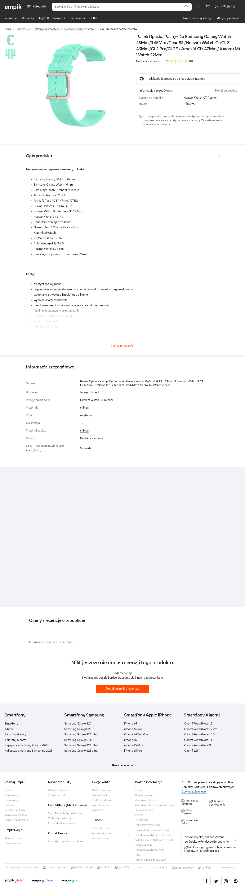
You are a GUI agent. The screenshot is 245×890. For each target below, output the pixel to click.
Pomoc (139, 790)
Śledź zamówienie (101, 790)
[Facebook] (206, 881)
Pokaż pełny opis (122, 345)
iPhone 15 (130, 740)
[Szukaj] (186, 7)
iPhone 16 (130, 723)
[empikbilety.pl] (42, 881)
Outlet (93, 18)
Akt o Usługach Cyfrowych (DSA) (154, 840)
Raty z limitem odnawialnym (150, 860)
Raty (137, 855)
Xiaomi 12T (191, 750)
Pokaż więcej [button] (121, 765)
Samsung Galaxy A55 (78, 740)
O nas (8, 790)
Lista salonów (12, 800)
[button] (77, 86)
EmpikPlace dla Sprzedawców (65, 813)
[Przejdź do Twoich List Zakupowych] (198, 6)
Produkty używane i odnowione (65, 841)
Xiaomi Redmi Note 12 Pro (200, 729)
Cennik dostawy (144, 795)
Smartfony (11, 723)
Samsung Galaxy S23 (77, 729)
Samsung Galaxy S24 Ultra (81, 734)
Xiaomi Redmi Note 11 (198, 740)
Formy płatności (144, 810)
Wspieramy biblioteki (16, 815)
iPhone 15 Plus (133, 745)
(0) (191, 61)
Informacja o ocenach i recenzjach (51, 642)
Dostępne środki (100, 805)
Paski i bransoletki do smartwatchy (118, 29)
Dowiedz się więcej (194, 791)
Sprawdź (85, 448)
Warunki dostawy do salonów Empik (155, 805)
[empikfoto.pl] (14, 881)
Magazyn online (14, 838)
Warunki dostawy (145, 800)
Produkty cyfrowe (101, 800)
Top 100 (43, 18)
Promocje (11, 18)
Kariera (9, 805)
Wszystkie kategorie (59, 790)
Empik (8, 29)
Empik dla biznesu (101, 828)
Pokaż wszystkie (226, 90)
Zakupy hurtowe (100, 838)
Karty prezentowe (101, 833)
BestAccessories (147, 61)
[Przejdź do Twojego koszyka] (208, 6)
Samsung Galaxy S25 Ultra (81, 750)
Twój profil (97, 810)
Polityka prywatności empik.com (153, 835)
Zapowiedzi (77, 18)
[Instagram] (225, 881)
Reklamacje (141, 820)
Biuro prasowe (12, 795)
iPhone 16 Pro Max (136, 734)
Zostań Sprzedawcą (59, 818)
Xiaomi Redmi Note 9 (197, 745)
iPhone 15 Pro (133, 750)
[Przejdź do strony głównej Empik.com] (13, 7)
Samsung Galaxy (15, 734)
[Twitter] (216, 881)
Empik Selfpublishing (16, 820)
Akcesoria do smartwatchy (79, 29)
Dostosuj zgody (143, 845)
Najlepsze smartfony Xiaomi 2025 (26, 745)
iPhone (9, 729)
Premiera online (13, 843)
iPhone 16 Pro (133, 729)
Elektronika (22, 29)
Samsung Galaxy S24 (77, 723)
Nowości (59, 18)
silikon (84, 430)
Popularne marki (57, 795)
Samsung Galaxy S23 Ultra (81, 745)
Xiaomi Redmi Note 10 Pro (200, 734)
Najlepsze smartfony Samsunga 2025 (28, 750)
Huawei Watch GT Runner (200, 97)
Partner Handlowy (15, 810)
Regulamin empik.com (147, 825)
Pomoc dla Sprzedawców (62, 823)
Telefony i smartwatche (46, 29)
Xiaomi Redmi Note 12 (198, 723)
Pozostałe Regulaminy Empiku (152, 830)
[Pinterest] (235, 881)
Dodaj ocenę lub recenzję (122, 688)
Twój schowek (99, 795)
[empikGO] (70, 881)
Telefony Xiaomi (15, 740)
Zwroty (139, 815)
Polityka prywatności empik (150, 850)
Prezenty (28, 18)
